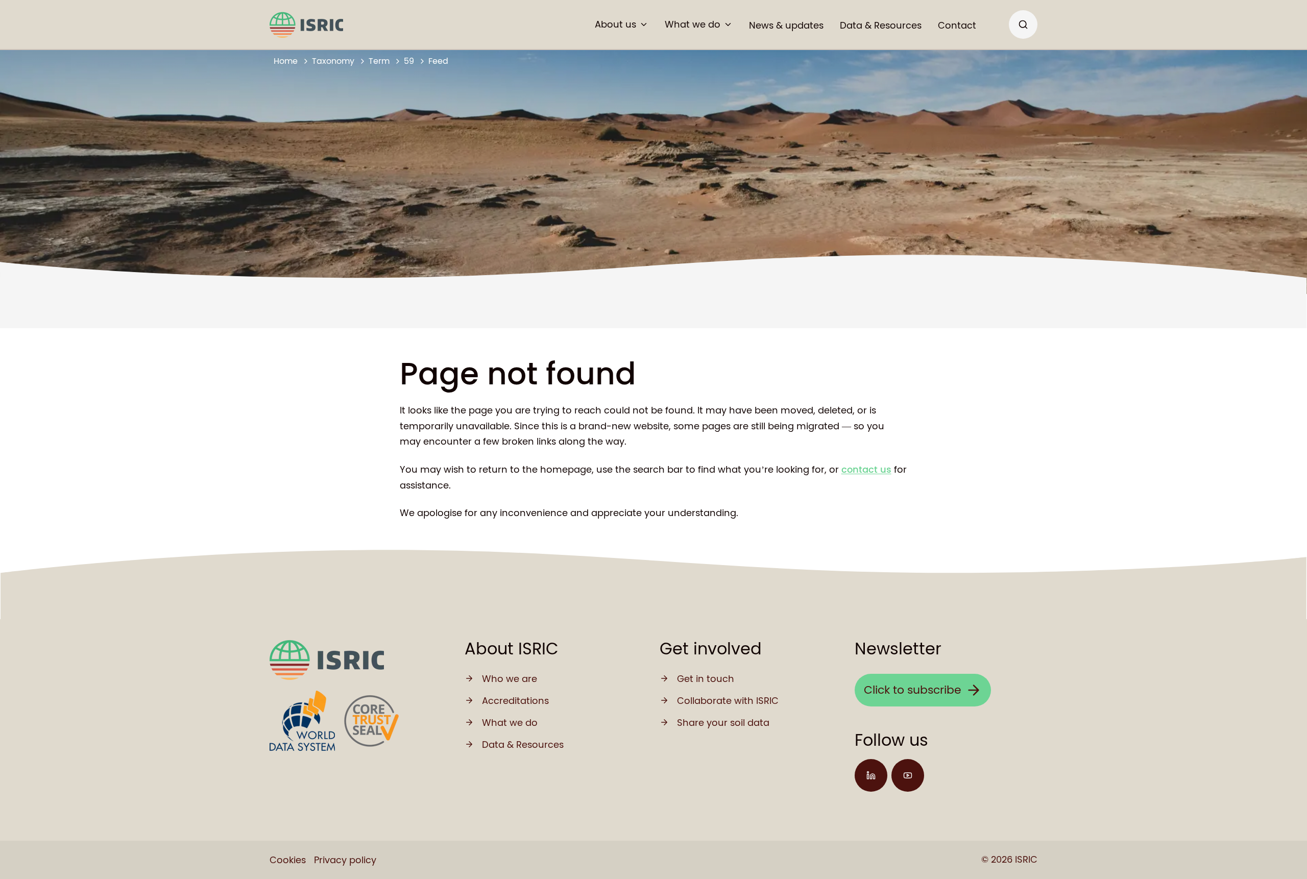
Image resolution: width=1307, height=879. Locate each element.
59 (409, 61)
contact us (866, 469)
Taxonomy (333, 61)
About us (615, 24)
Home (286, 61)
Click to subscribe (912, 690)
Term (379, 61)
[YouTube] (907, 775)
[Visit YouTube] (907, 775)
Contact (957, 25)
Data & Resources (881, 25)
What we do (692, 24)
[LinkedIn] (871, 775)
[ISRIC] (306, 25)
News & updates (786, 25)
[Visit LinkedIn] (871, 775)
